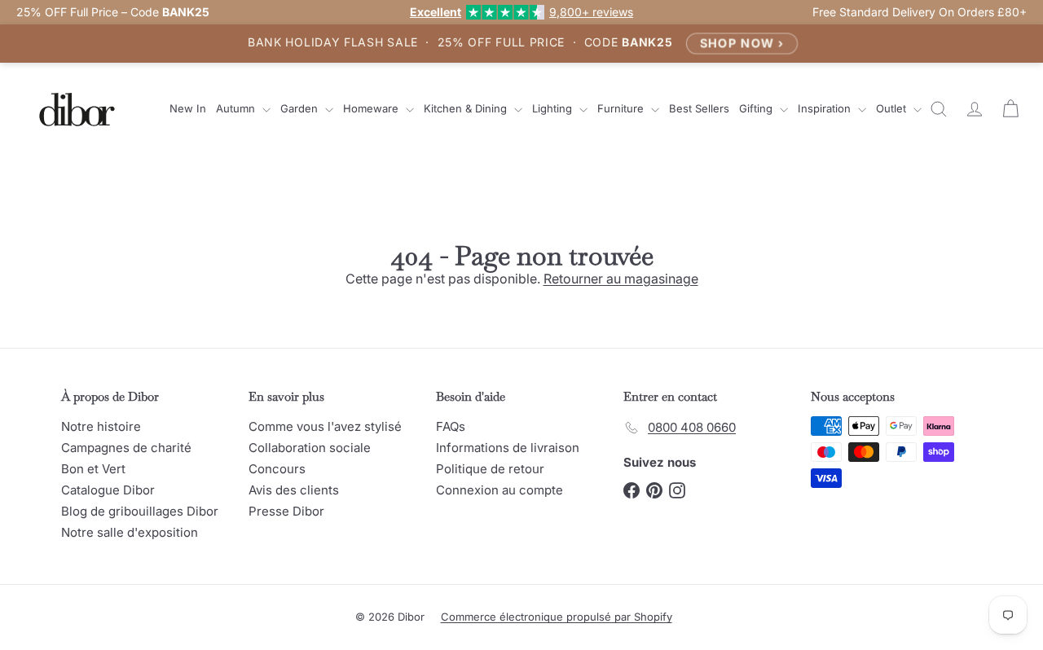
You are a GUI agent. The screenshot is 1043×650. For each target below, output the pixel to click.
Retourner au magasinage (621, 278)
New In (187, 108)
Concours (277, 469)
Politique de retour (490, 469)
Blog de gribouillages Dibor (139, 511)
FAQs (450, 426)
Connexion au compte (499, 490)
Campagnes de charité (126, 447)
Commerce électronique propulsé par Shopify (556, 616)
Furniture (622, 108)
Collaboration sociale (310, 447)
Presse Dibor (286, 511)
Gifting (757, 108)
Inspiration (826, 108)
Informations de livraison (507, 447)
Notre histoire (101, 426)
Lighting (553, 108)
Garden (300, 108)
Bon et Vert (93, 469)
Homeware (372, 108)
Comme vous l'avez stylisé (325, 426)
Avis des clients (294, 490)
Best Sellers (699, 108)
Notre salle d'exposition (129, 532)
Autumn (237, 108)
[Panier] (1010, 109)
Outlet (892, 108)
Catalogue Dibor (108, 490)
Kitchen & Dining (467, 108)
